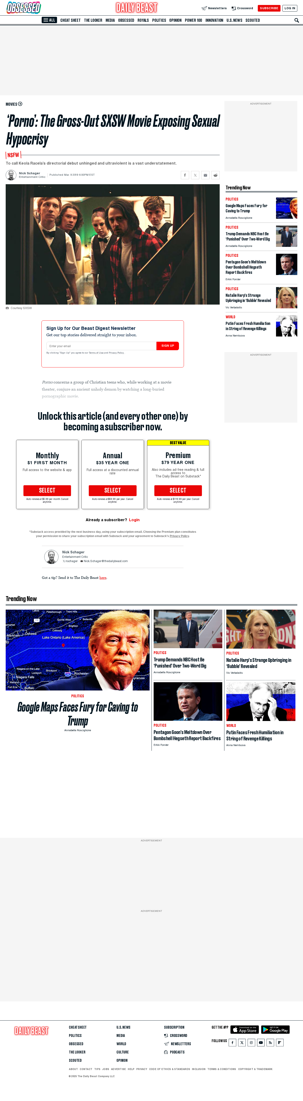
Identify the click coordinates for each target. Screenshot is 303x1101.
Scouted (252, 20)
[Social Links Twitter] (242, 1044)
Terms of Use (96, 353)
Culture (122, 1052)
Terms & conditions (221, 1069)
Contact (86, 1069)
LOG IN (290, 8)
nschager (72, 561)
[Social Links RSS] (270, 1044)
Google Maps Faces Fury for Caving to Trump (78, 713)
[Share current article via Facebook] (185, 175)
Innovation (214, 20)
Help (131, 1069)
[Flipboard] (279, 1044)
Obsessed (126, 20)
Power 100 (193, 20)
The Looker (93, 20)
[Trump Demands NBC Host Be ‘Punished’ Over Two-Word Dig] (286, 246)
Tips (97, 1069)
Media (110, 20)
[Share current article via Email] (205, 175)
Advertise (118, 1069)
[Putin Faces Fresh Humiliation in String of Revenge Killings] (286, 335)
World (121, 1044)
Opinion (175, 20)
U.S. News (234, 20)
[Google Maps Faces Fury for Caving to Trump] (286, 217)
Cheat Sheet (70, 20)
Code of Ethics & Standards (169, 1069)
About (73, 1069)
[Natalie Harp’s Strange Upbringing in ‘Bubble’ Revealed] (286, 307)
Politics (159, 20)
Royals (143, 20)
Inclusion (198, 1069)
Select (47, 491)
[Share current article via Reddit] (215, 175)
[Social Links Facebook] (232, 1044)
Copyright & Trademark (255, 1069)
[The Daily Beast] (136, 8)
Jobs (105, 1069)
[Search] (296, 20)
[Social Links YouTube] (261, 1044)
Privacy (141, 1069)
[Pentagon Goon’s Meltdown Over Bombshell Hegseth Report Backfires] (286, 274)
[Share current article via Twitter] (195, 175)
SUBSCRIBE (269, 8)
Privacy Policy (117, 353)
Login (134, 520)
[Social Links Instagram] (251, 1044)
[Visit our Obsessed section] (39, 8)
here (102, 577)
